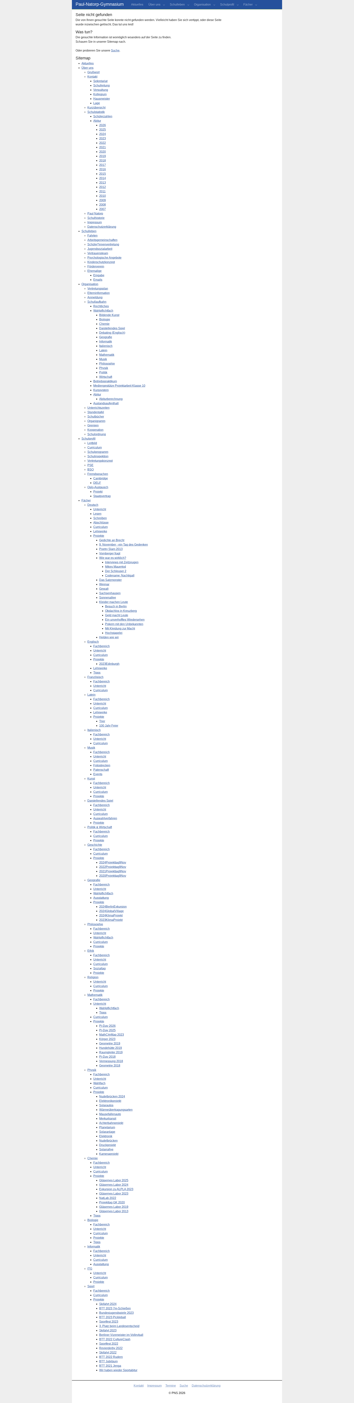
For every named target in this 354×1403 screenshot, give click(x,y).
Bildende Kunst (109, 315)
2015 (102, 173)
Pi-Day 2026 (107, 1025)
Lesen (97, 513)
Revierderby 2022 (111, 1348)
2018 (102, 160)
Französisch (95, 677)
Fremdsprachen (97, 474)
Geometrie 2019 (109, 1043)
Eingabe (98, 275)
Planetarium (107, 1127)
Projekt (98, 491)
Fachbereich (101, 646)
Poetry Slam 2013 (111, 549)
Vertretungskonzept (100, 460)
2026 (102, 125)
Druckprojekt (107, 1145)
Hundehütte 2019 (110, 1047)
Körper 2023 (107, 1039)
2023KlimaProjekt (111, 919)
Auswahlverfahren (105, 818)
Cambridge (100, 478)
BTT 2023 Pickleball (112, 1317)
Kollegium (100, 94)
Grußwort (93, 72)
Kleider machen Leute (113, 602)
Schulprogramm (97, 451)
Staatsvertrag (102, 496)
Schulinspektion (97, 456)
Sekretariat (100, 81)
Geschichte (94, 844)
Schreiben (100, 518)
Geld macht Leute (116, 615)
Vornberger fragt (109, 553)
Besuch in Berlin (116, 606)
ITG (89, 1268)
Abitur (97, 120)
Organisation (89, 284)
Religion (92, 977)
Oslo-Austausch (97, 487)
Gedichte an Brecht (111, 540)
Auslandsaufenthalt (106, 403)
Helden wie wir (109, 637)
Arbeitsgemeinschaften (102, 240)
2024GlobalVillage (111, 911)
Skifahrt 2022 (108, 1352)
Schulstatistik (96, 111)
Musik (103, 359)
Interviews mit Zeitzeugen (121, 562)
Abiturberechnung (111, 398)
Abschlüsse (101, 522)
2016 (102, 169)
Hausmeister (101, 98)
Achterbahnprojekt (111, 1122)
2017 (102, 164)
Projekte (98, 535)
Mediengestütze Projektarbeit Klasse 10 (119, 385)
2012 (102, 187)
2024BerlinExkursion (113, 906)
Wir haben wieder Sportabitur (118, 1370)
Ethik (90, 950)
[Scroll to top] (345, 1394)
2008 (102, 204)
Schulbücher (95, 416)
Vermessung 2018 (111, 1061)
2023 (102, 138)
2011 (102, 191)
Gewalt (103, 588)
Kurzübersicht (96, 107)
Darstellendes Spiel (112, 328)
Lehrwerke (100, 531)
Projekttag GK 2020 (112, 1202)
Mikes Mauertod (115, 566)
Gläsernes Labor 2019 (113, 1206)
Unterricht (99, 509)
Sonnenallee (107, 597)
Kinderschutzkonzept (101, 262)
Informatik (105, 341)
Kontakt (92, 76)
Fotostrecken (101, 765)
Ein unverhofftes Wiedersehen (125, 619)
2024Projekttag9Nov (112, 862)
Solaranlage (107, 1131)
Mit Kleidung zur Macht (120, 628)
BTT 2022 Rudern (111, 1356)
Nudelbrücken (108, 1140)
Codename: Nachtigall (119, 575)
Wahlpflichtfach (103, 310)
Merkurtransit (107, 1118)
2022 (102, 142)
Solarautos (106, 1105)
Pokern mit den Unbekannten (124, 624)
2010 (102, 195)
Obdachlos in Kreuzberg (121, 610)
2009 (102, 200)
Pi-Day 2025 (107, 1030)
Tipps (96, 672)
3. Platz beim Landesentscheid (119, 1326)
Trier (102, 721)
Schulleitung (101, 85)
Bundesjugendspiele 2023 (116, 1312)
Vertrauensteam (97, 253)
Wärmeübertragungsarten (116, 1109)
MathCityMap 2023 (111, 1034)
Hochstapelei (113, 632)
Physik (103, 368)
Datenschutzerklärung (101, 226)
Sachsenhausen (110, 593)
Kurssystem (101, 390)
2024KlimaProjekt (111, 915)
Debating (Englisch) (112, 332)
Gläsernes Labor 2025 (113, 1180)
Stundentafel (95, 412)
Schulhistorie (96, 217)
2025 (102, 129)
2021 (102, 147)
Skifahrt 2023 (108, 1330)
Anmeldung (95, 297)
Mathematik (106, 354)
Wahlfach (99, 1083)
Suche (115, 50)
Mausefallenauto (110, 1114)
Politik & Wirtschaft (99, 827)
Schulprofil (88, 438)
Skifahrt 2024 (108, 1304)
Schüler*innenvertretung (103, 244)
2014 (102, 178)
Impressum (94, 222)
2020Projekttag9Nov (112, 875)
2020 (102, 151)
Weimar (104, 584)
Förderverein (95, 266)
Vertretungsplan (97, 288)
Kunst (91, 778)
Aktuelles (87, 63)
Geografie (105, 337)
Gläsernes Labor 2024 (113, 1184)
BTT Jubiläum (108, 1361)
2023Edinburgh (109, 663)
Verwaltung (100, 89)
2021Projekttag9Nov (112, 871)
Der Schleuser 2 (115, 571)
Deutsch (92, 504)
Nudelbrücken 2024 (112, 1096)
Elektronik (105, 1136)
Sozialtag (99, 968)
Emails (97, 279)
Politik (103, 372)
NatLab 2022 (107, 1198)
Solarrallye (106, 1149)
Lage (96, 103)
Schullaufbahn (96, 301)
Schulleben (88, 231)
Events (97, 774)
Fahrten (92, 235)
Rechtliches (101, 306)
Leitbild (92, 443)
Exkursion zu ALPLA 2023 (116, 1189)
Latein (103, 350)
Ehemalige (94, 270)
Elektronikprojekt (110, 1100)
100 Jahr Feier (108, 725)
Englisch (93, 641)
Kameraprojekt (108, 1153)
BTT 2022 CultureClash (114, 1339)
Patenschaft (101, 769)
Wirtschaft (105, 376)
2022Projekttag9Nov (112, 866)
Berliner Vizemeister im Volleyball (121, 1334)
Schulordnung (96, 434)
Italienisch (105, 345)
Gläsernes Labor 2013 (113, 1211)
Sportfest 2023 (108, 1321)
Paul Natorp (95, 213)
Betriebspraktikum (105, 381)
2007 (102, 209)
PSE (90, 465)
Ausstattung (101, 897)
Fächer (86, 500)
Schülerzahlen (102, 116)
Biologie (104, 319)
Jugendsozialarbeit (99, 248)
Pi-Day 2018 (107, 1056)
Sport (90, 1286)
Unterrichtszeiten (98, 407)
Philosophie (107, 363)
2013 (102, 182)
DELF (97, 482)
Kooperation (95, 429)
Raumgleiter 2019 (111, 1052)
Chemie (104, 323)
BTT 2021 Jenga (110, 1365)
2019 (102, 156)
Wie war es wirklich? (112, 557)
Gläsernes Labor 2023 (113, 1193)
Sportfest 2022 (108, 1343)
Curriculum (94, 447)
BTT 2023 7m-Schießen (115, 1308)
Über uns (87, 67)
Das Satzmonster (110, 579)
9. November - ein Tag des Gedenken (123, 544)
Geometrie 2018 (109, 1065)
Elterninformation (98, 293)
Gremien (93, 425)
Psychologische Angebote (104, 257)
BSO (90, 469)
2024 (102, 134)
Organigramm (96, 421)
